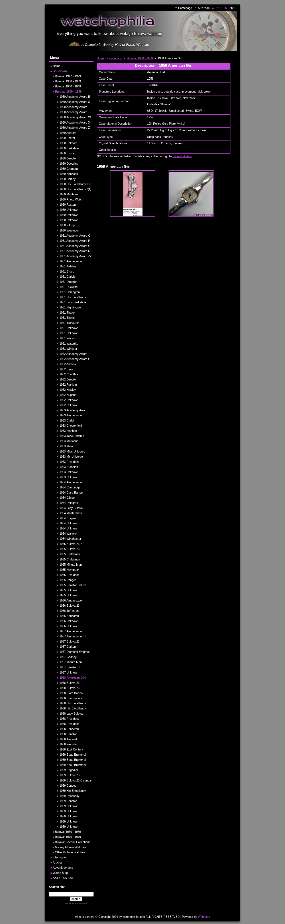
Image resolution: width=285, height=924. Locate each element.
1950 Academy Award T (74, 107)
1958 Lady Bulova (71, 713)
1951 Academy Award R (74, 251)
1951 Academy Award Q (74, 246)
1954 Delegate (68, 502)
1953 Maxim (67, 446)
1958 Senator (68, 734)
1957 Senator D (69, 667)
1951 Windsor (68, 348)
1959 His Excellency (72, 790)
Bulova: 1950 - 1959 (140, 58)
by (81, 903)
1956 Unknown (68, 621)
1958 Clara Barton (71, 693)
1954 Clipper (67, 497)
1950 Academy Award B (74, 96)
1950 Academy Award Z (74, 127)
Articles (58, 862)
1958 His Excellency (72, 703)
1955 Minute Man (70, 564)
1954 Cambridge (69, 487)
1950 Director (68, 158)
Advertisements (63, 867)
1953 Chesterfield (70, 425)
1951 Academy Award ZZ (75, 256)
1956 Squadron (69, 616)
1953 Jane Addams (71, 436)
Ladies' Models (182, 156)
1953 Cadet (66, 420)
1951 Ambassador (71, 261)
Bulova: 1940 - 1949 (68, 86)
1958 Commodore (70, 698)
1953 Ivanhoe (68, 430)
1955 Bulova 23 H (70, 544)
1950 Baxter (67, 138)
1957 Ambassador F (72, 631)
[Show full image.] (132, 193)
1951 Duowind (68, 287)
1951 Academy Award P (74, 240)
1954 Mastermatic (71, 513)
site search (70, 903)
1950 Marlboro (68, 194)
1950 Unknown (68, 209)
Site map (204, 8)
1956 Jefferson (69, 610)
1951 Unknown (68, 328)
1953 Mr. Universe (71, 456)
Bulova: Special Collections (72, 842)
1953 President (69, 461)
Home (100, 58)
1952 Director (68, 379)
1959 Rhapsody (69, 796)
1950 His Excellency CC (75, 184)
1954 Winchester (70, 538)
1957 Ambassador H (72, 636)
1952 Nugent (67, 395)
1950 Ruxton (67, 204)
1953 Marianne (68, 441)
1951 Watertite (68, 343)
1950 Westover (69, 230)
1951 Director (68, 281)
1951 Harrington (69, 292)
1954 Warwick (68, 533)
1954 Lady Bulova (71, 508)
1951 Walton (67, 338)
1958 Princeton (69, 729)
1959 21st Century (71, 749)
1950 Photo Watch (71, 199)
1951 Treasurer (69, 323)
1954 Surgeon (68, 518)
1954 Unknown (68, 523)
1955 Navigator (69, 569)
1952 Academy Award (73, 354)
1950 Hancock (68, 174)
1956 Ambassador (71, 600)
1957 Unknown (68, 672)
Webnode (204, 916)
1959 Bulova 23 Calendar (75, 780)
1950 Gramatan (69, 168)
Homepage (185, 8)
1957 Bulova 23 (69, 641)
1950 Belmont (68, 143)
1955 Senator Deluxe (72, 585)
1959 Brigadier (68, 770)
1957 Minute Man (70, 662)
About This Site (63, 878)
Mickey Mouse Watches (70, 847)
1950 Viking (67, 225)
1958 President (69, 718)
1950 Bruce (66, 153)
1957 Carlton (67, 646)
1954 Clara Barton (71, 492)
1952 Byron (66, 369)
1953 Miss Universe (72, 451)
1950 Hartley (67, 179)
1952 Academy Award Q (74, 359)
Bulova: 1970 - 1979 (68, 837)
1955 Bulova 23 (69, 549)
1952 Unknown (68, 400)
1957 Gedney (68, 657)
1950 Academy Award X (74, 122)
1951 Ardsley (67, 266)
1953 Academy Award (73, 410)
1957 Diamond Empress (74, 651)
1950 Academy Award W (75, 117)
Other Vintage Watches (70, 852)
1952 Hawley (67, 389)
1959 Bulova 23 (69, 775)
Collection (115, 58)
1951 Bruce (66, 271)
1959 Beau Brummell (72, 754)
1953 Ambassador (71, 415)
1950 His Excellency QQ (75, 189)
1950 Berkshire (69, 148)
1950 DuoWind (68, 163)
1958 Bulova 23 (69, 682)
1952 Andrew (67, 364)
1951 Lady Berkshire (72, 302)
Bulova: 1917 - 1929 (68, 76)
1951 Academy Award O (74, 235)
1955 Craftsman (69, 554)
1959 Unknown (68, 806)
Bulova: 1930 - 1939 (68, 81)
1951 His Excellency (72, 297)
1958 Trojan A (68, 739)
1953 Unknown (68, 472)
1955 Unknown (68, 590)
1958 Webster (68, 744)
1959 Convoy (67, 785)
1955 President (69, 575)
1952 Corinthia (68, 374)
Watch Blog (60, 872)
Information (60, 857)
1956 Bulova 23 (69, 605)
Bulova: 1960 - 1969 (68, 831)
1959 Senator (68, 801)
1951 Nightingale (70, 307)
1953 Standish (68, 467)
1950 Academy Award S (74, 101)
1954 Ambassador (71, 482)
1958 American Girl (72, 677)
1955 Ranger (67, 580)
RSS (219, 8)
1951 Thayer (67, 312)
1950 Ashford (67, 132)
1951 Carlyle (67, 276)
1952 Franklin (68, 384)
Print (231, 8)
